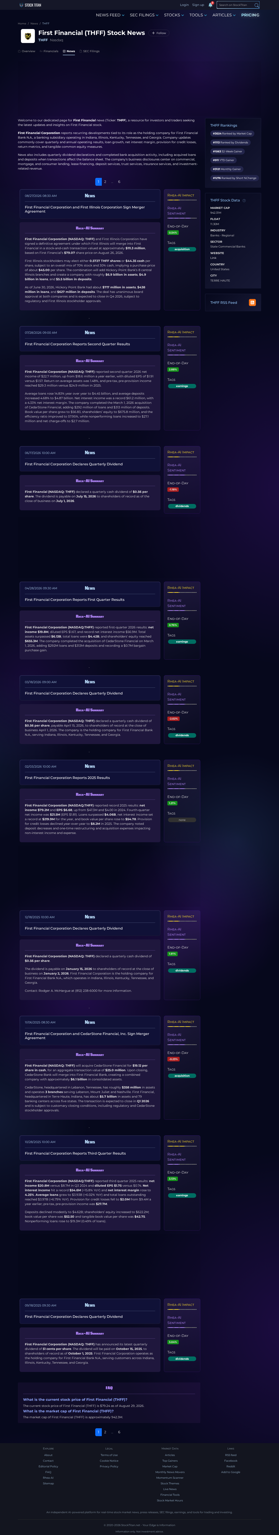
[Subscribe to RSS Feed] (252, 302)
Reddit (230, 1466)
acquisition (182, 249)
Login (184, 5)
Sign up (198, 5)
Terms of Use (109, 1455)
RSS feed (230, 1455)
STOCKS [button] (172, 15)
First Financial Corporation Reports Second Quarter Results (77, 344)
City (213, 275)
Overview (28, 51)
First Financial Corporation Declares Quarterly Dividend (74, 464)
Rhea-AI (48, 1477)
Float (215, 219)
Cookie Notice (109, 1460)
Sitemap (48, 1483)
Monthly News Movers (170, 1472)
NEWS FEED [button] (108, 15)
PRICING (250, 15)
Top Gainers (170, 1460)
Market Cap (220, 208)
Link (213, 258)
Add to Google (230, 1472)
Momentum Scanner (170, 1477)
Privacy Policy (109, 1466)
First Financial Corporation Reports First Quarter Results (74, 600)
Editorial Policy (48, 1466)
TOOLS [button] (196, 15)
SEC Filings (91, 51)
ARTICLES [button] (222, 15)
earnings (182, 386)
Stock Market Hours (170, 1500)
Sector (216, 241)
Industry (217, 230)
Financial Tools (170, 1494)
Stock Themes (170, 1483)
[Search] (257, 5)
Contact (48, 1460)
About (48, 1455)
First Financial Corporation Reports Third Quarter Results (75, 1153)
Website (217, 253)
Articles (170, 1455)
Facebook (230, 1460)
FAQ (48, 1472)
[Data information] (244, 200)
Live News (170, 1489)
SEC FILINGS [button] (142, 15)
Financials (51, 51)
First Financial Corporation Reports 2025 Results (67, 778)
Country (217, 264)
